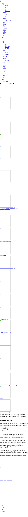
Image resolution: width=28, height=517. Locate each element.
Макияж (3, 76)
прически (1, 398)
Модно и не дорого (5, 38)
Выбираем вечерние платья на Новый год (5, 241)
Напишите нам (3, 512)
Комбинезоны (6, 5)
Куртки (5, 6)
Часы (3, 74)
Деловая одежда (5, 12)
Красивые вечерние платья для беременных (5, 345)
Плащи (5, 7)
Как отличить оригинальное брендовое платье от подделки (7, 207)
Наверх (1, 516)
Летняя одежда (5, 18)
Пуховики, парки (7, 8)
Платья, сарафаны (7, 59)
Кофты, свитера (7, 44)
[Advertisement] (14, 462)
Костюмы (6, 14)
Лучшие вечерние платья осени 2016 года (5, 332)
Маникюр (3, 35)
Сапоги (4, 25)
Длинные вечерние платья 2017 (4, 319)
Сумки (4, 31)
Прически (3, 34)
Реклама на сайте (4, 511)
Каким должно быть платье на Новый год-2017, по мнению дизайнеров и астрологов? (11, 385)
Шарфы (4, 33)
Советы (3, 37)
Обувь (2, 63)
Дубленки (6, 10)
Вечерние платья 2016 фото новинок (4, 254)
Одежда (3, 41)
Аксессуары (3, 27)
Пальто (5, 9)
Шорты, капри (6, 61)
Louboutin (4, 68)
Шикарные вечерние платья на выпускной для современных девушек (9, 208)
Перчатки (4, 30)
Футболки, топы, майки (8, 20)
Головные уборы (5, 28)
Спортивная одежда (7, 11)
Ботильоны (4, 24)
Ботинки (4, 66)
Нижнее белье (5, 56)
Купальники (4, 16)
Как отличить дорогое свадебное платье (5, 209)
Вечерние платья (5, 50)
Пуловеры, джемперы (7, 46)
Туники (4, 21)
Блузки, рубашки (7, 13)
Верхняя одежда (5, 4)
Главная (3, 3)
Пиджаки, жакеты (7, 54)
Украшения (4, 32)
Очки (4, 29)
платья (1, 240)
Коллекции (3, 78)
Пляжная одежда (7, 19)
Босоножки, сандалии (6, 23)
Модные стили (5, 80)
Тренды (3, 508)
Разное (4, 39)
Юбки (4, 22)
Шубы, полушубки (7, 48)
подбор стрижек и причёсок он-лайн (6, 480)
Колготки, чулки (7, 17)
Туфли (4, 26)
